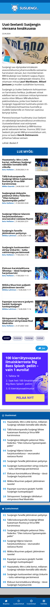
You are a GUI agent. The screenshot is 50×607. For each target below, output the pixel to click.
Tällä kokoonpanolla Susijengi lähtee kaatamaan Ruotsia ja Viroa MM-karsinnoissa (17, 180)
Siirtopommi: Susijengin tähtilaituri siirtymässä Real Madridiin (17, 321)
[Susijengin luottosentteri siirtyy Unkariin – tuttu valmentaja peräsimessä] (41, 252)
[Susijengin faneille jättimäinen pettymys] (41, 236)
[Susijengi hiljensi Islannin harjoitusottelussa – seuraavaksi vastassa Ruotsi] (41, 219)
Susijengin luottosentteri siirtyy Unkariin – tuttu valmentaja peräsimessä (16, 250)
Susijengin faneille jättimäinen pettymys (14, 232)
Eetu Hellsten (8, 169)
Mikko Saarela (8, 186)
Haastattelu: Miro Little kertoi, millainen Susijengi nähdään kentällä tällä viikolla (16, 163)
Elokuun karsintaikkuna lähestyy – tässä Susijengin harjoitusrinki (16, 271)
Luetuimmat (11, 508)
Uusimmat (10, 415)
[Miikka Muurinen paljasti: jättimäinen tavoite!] (41, 290)
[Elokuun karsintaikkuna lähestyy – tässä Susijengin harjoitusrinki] (41, 273)
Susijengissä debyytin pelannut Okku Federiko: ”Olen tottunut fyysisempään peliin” (16, 197)
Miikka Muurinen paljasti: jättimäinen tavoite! (16, 286)
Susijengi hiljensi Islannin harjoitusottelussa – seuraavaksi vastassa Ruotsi (17, 216)
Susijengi (17, 338)
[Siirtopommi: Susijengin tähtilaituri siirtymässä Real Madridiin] (41, 323)
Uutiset (40, 338)
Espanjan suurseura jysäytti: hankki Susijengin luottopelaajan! (18, 304)
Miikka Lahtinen (9, 235)
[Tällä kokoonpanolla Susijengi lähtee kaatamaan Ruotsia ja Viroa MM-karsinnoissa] (41, 181)
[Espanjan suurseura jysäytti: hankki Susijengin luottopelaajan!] (41, 306)
